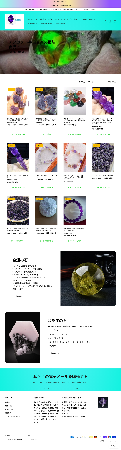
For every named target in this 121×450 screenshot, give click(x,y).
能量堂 (102, 441)
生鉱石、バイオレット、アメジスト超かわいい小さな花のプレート (46, 229)
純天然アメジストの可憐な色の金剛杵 (17, 176)
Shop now (20, 296)
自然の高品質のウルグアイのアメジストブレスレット (74, 229)
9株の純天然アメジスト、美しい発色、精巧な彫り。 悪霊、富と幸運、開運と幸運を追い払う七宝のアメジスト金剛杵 (102, 121)
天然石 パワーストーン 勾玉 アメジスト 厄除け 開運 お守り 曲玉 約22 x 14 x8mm (74, 120)
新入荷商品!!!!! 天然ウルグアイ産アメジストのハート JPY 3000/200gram (17, 120)
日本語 (32, 439)
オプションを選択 (74, 134)
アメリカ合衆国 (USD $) (15, 439)
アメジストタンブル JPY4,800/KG (102, 175)
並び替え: (82, 82)
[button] (42, 19)
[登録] (77, 388)
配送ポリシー (9, 406)
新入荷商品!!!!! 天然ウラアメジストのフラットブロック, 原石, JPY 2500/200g (46, 120)
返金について (9, 409)
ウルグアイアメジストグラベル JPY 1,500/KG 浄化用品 (17, 229)
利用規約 (8, 413)
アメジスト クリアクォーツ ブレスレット (46, 176)
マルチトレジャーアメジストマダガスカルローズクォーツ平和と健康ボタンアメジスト (74, 177)
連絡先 (7, 402)
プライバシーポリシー (12, 416)
